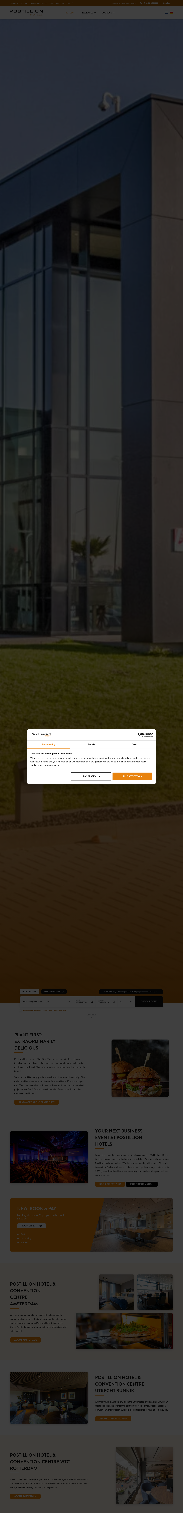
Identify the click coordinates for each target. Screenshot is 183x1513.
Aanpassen (89, 776)
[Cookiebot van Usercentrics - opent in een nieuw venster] (140, 735)
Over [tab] (134, 744)
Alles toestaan (132, 776)
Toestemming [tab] (48, 744)
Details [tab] (91, 744)
